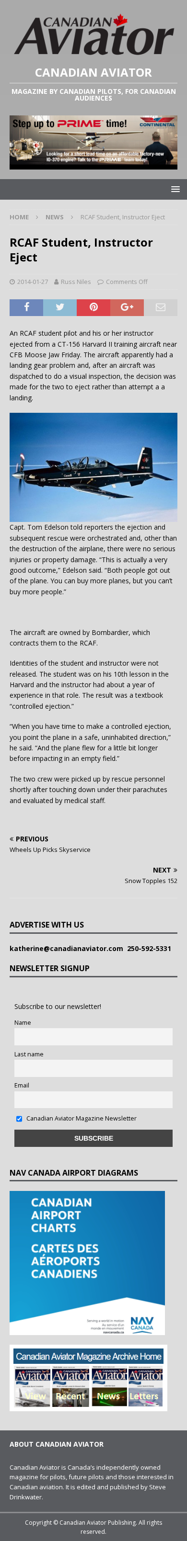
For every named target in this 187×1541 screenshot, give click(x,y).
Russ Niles (76, 281)
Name (22, 1023)
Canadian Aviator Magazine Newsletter (81, 1118)
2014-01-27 (32, 281)
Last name (29, 1054)
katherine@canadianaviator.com (68, 948)
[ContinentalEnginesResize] (93, 163)
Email (21, 1085)
